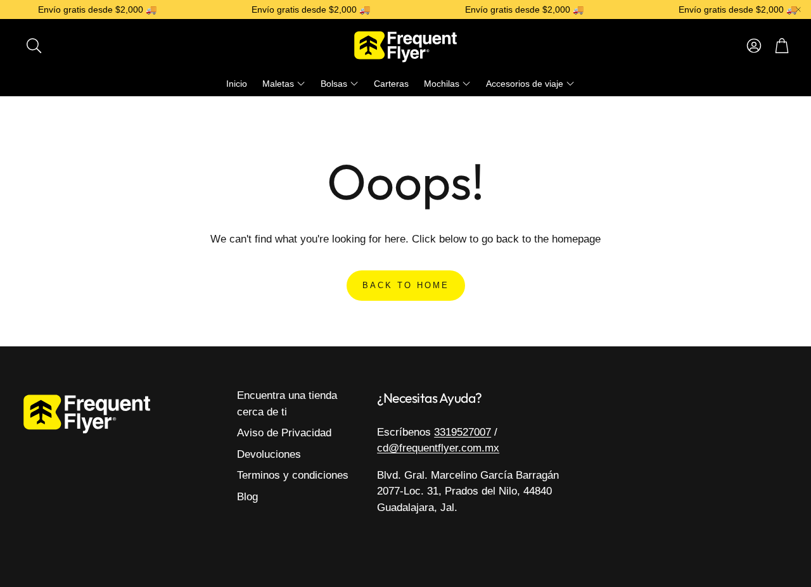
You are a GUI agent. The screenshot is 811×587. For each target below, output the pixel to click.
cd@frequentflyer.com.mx (438, 448)
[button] (99, 45)
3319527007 (462, 432)
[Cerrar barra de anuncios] (798, 9)
